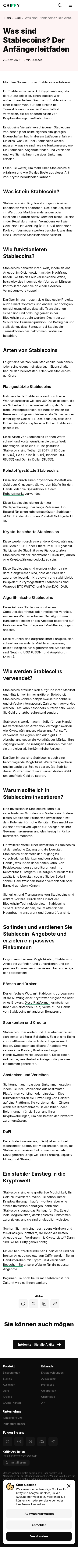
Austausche (48, 1378)
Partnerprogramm (14, 1423)
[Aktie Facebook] (23, 1303)
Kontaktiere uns (12, 1417)
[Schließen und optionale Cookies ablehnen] (69, 1486)
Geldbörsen (48, 1390)
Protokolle (47, 1384)
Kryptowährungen (52, 1372)
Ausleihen (9, 1384)
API (43, 1402)
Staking (7, 1378)
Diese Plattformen (37, 1002)
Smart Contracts (23, 304)
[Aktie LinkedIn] (44, 1303)
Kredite (7, 1396)
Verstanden (39, 1536)
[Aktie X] (33, 1303)
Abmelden (39, 1525)
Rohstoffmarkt (13, 493)
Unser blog (48, 1396)
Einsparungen (11, 1372)
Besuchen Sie (13, 1264)
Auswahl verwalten (39, 1514)
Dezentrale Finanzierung (20, 1141)
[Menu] (70, 5)
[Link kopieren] (54, 1303)
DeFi (6, 1390)
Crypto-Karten (12, 1402)
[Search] (59, 5)
